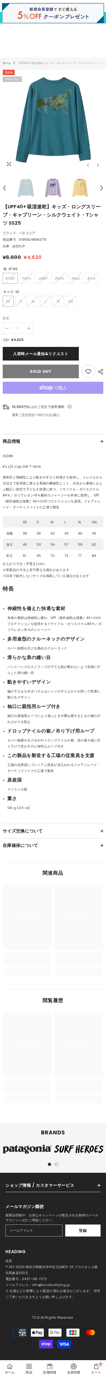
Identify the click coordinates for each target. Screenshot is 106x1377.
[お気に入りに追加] (88, 371)
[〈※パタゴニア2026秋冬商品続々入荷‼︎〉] (54, 18)
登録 (83, 1230)
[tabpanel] (27, 1149)
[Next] (98, 165)
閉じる (101, 18)
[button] (53, 593)
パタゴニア (27, 233)
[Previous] (88, 165)
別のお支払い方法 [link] (53, 397)
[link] (27, 962)
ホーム (7, 63)
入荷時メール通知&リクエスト (40, 353)
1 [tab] (49, 1164)
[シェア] (99, 371)
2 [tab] (56, 1164)
